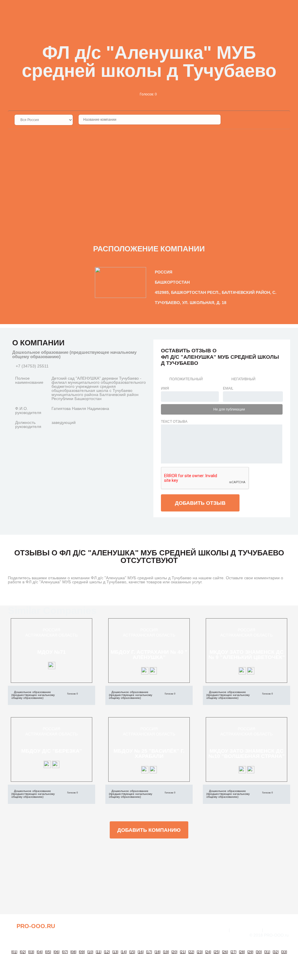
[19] (166, 952)
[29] (250, 952)
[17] (149, 952)
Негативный (243, 379)
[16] (140, 952)
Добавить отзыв (200, 503)
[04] (39, 952)
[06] (56, 952)
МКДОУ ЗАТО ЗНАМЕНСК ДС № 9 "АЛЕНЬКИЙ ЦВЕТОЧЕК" (246, 654)
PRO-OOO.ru (36, 926)
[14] (124, 952)
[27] (233, 952)
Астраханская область (51, 635)
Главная (218, 930)
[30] (259, 952)
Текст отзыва (174, 422)
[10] (90, 952)
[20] (174, 952)
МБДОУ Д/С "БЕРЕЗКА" (51, 751)
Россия (51, 630)
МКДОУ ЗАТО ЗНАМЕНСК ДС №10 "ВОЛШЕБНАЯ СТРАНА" (246, 753)
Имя (165, 388)
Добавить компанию (149, 830)
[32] (276, 952)
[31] (267, 952)
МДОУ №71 (51, 652)
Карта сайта (277, 930)
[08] (73, 952)
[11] (98, 952)
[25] (216, 952)
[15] (132, 952)
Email (228, 388)
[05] (48, 952)
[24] (208, 952)
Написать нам (246, 930)
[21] (183, 952)
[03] (31, 952)
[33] (284, 952)
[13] (115, 952)
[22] (191, 952)
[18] (157, 952)
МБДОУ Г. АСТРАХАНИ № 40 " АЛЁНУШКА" (149, 654)
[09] (82, 952)
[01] (14, 952)
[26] (225, 952)
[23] (200, 952)
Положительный (186, 379)
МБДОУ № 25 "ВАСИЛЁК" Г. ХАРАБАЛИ (149, 753)
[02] (23, 952)
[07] (65, 952)
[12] (107, 952)
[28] (242, 952)
